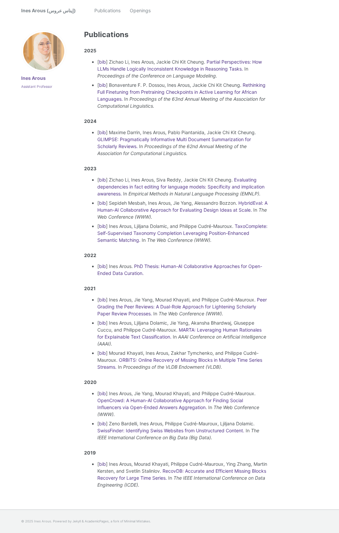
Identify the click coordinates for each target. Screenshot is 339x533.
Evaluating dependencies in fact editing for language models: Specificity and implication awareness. (181, 186)
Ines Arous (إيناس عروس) (48, 10)
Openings (140, 10)
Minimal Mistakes (137, 521)
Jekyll (77, 521)
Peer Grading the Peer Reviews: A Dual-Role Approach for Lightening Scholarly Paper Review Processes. (182, 306)
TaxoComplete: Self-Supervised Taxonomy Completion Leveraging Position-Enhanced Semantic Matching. (182, 233)
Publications (107, 10)
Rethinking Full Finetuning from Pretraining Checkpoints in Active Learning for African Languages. (181, 92)
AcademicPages (97, 521)
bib (102, 62)
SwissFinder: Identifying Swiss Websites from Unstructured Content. (170, 430)
